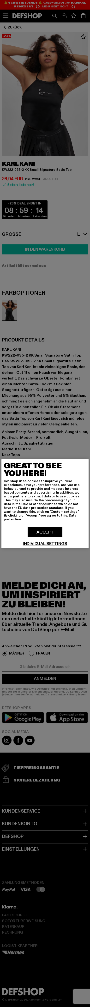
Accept (45, 532)
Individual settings (45, 543)
